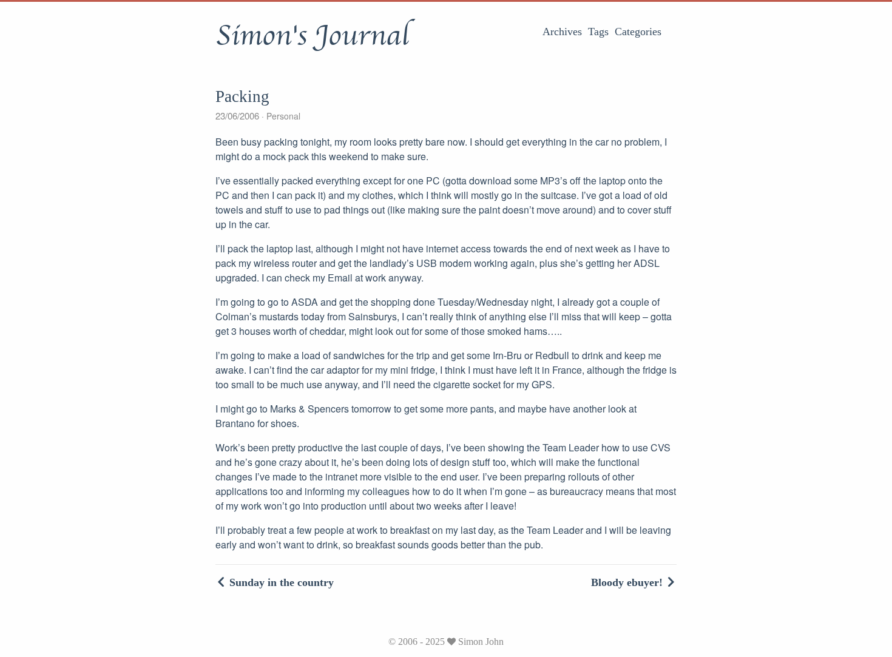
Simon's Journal (312, 35)
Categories (638, 31)
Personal (282, 116)
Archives (562, 31)
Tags (598, 31)
